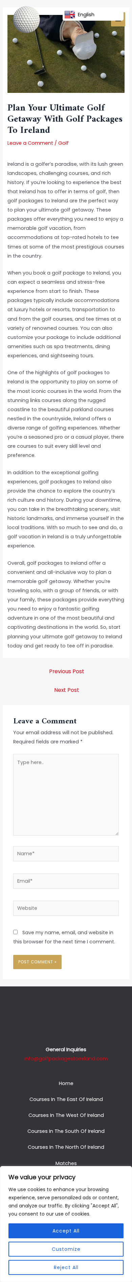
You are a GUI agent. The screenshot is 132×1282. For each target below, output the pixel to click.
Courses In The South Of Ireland (66, 1131)
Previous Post (66, 671)
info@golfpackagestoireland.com (66, 1058)
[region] (66, 1224)
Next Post (66, 690)
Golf (63, 143)
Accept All (66, 1230)
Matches (66, 1163)
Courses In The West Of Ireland (66, 1115)
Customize (66, 1249)
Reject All (66, 1267)
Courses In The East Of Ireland (66, 1099)
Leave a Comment (30, 143)
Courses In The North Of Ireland (66, 1147)
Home (66, 1083)
